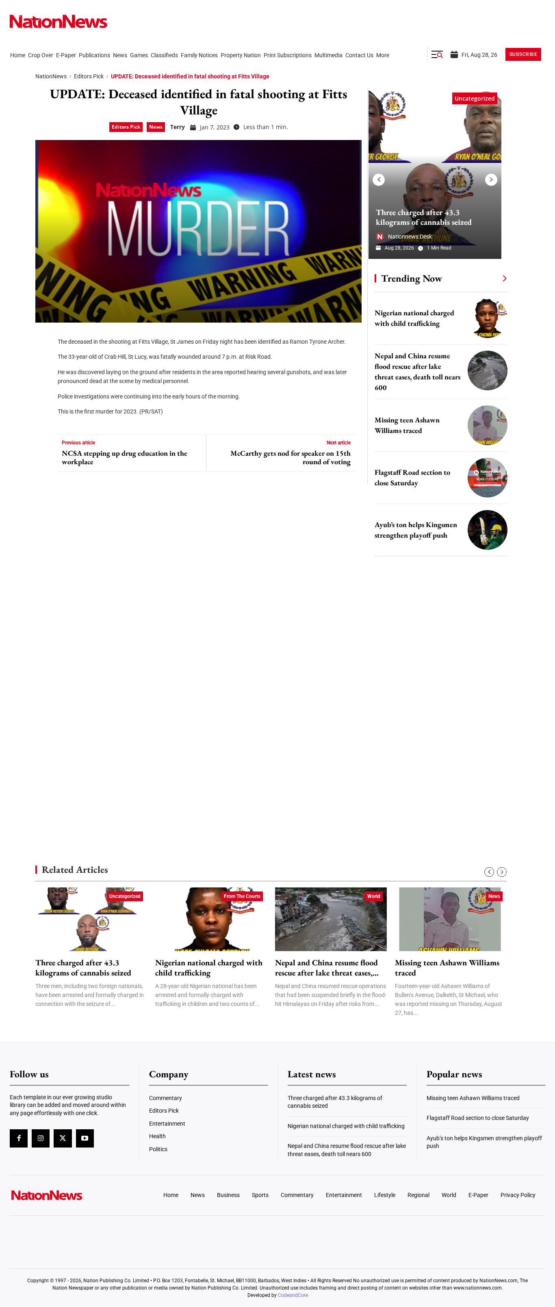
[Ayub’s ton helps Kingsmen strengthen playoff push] (487, 530)
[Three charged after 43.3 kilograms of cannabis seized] (435, 173)
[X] (44, 361)
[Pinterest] (44, 385)
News (156, 126)
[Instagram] (41, 1138)
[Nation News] (58, 21)
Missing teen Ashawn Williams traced (447, 968)
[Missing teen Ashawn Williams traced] (487, 425)
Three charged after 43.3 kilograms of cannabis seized (424, 217)
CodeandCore (293, 1295)
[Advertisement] (438, 769)
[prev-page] (379, 180)
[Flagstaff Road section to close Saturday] (487, 477)
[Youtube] (85, 1138)
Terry (177, 127)
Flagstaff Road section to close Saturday (478, 1118)
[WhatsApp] (44, 410)
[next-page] (491, 180)
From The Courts (242, 896)
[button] (437, 54)
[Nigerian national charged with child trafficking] (487, 318)
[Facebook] (44, 337)
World (373, 896)
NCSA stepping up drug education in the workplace (124, 457)
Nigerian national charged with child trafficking (208, 968)
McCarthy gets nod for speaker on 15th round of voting (290, 457)
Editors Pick (89, 76)
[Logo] (72, 1195)
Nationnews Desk (410, 236)
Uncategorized (475, 98)
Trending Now (411, 278)
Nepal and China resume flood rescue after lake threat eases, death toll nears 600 (326, 968)
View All (489, 278)
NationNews (51, 76)
